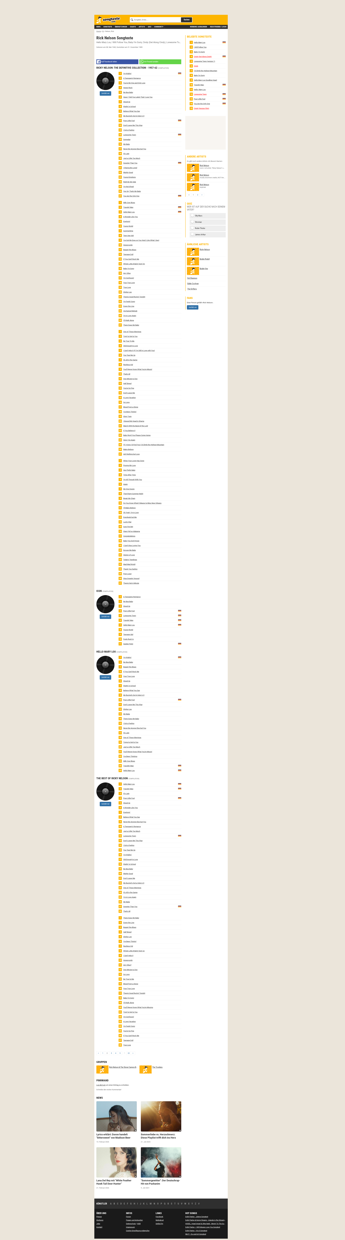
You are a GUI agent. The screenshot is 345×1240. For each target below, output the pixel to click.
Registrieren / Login (218, 27)
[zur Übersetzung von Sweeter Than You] (179, 163)
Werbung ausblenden (198, 27)
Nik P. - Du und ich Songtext (195, 1234)
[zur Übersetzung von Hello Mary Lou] (179, 212)
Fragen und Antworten (134, 1220)
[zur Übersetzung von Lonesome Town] (179, 135)
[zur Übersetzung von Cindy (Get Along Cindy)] (224, 56)
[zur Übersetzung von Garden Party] (179, 644)
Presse (99, 1217)
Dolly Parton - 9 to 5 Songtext (196, 1231)
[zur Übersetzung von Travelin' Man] (179, 207)
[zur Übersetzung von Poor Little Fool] (179, 120)
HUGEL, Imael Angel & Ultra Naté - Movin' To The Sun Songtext (208, 1224)
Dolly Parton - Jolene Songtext (196, 1217)
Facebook (159, 1217)
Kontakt (99, 1227)
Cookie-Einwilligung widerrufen (137, 1231)
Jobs (98, 1224)
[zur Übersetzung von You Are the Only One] (179, 196)
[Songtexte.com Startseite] (109, 20)
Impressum (130, 1227)
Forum (128, 1217)
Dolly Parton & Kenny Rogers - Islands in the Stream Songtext (208, 1220)
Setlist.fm (159, 1224)
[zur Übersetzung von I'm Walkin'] (179, 73)
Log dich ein (101, 1085)
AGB (139, 1224)
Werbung (99, 1220)
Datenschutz (131, 1224)
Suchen (186, 19)
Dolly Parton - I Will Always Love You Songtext (202, 1227)
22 (129, 1053)
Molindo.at (160, 1220)
